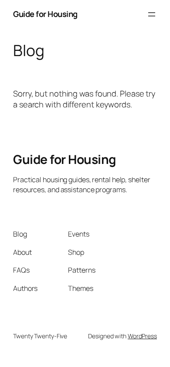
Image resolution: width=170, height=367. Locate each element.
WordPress (142, 336)
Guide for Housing (45, 14)
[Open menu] (151, 14)
